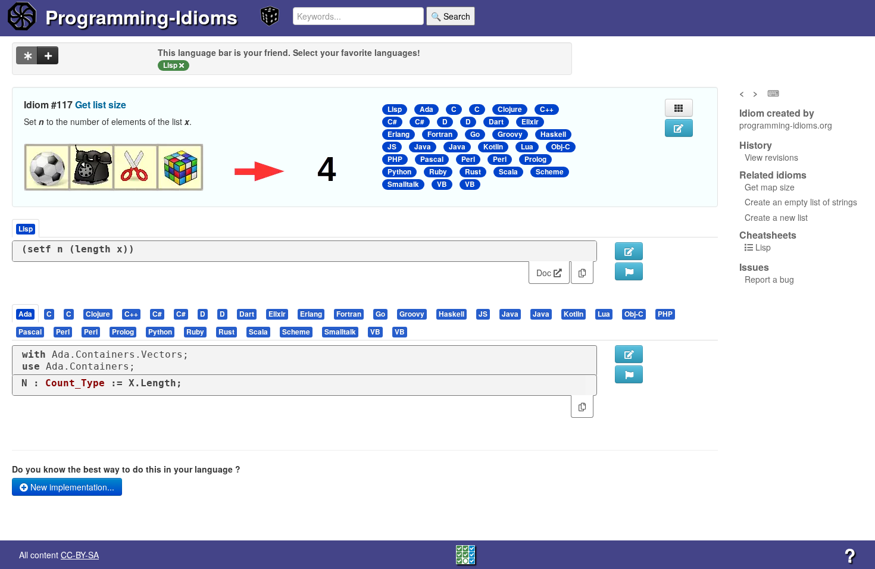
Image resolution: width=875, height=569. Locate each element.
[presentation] (25, 313)
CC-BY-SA (80, 555)
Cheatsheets (767, 235)
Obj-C (560, 147)
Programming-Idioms (141, 16)
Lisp (395, 109)
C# (392, 122)
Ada (426, 109)
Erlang (399, 134)
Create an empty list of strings (801, 202)
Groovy (510, 134)
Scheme (550, 172)
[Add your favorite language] (47, 55)
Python (399, 172)
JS (392, 147)
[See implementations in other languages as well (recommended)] (27, 55)
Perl (468, 159)
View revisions (771, 157)
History (755, 145)
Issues (754, 267)
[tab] (26, 313)
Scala (508, 172)
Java (422, 147)
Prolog (535, 159)
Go (475, 134)
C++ (547, 109)
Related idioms (773, 175)
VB (442, 184)
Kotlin (493, 147)
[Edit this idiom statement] (679, 128)
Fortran (439, 134)
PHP (395, 159)
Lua (527, 147)
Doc (545, 273)
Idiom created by (776, 113)
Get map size (770, 187)
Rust (473, 172)
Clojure (510, 109)
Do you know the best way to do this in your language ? (126, 469)
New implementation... (71, 487)
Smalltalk (403, 184)
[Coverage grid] (465, 553)
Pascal (431, 159)
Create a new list (776, 217)
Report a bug (769, 279)
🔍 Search (450, 16)
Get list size (100, 104)
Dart (496, 122)
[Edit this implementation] (629, 354)
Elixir (530, 122)
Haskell (553, 134)
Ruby (438, 172)
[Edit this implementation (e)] (629, 251)
